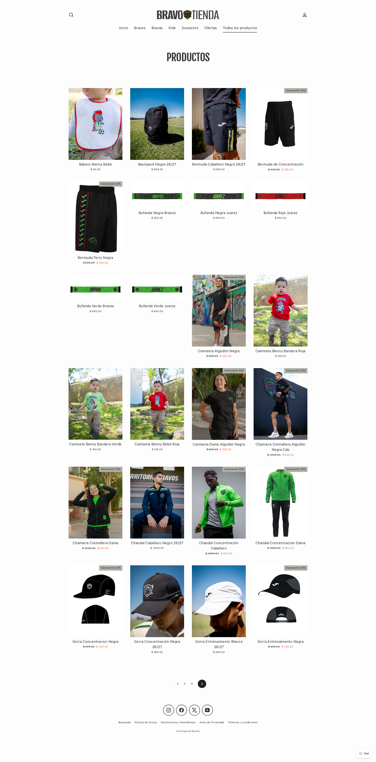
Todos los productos (240, 28)
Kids (172, 28)
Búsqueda (124, 722)
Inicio (123, 28)
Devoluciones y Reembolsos (178, 722)
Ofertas (210, 28)
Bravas (157, 28)
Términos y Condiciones (243, 722)
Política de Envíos (146, 722)
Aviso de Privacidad (212, 722)
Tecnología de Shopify (188, 731)
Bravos (140, 28)
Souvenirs (190, 28)
